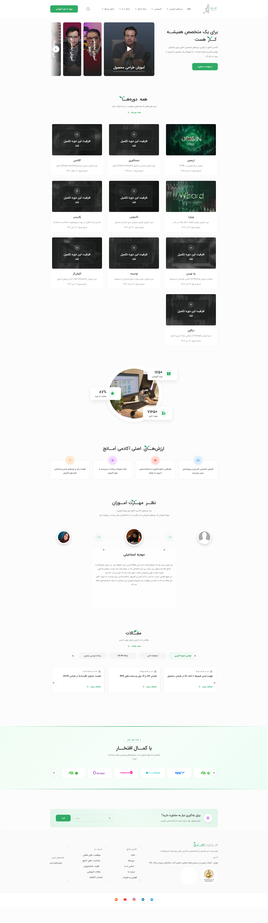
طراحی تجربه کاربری (183, 655)
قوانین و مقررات (130, 877)
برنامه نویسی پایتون (92, 655)
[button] (129, 49)
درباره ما (131, 872)
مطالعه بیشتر (207, 686)
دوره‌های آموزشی (176, 9)
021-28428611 (56, 863)
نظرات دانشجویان (91, 866)
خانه (189, 9)
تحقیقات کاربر (152, 655)
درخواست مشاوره (205, 66)
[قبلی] (164, 549)
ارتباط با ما (126, 9)
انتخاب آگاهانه (95, 877)
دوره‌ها (131, 860)
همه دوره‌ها (136, 112)
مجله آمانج (142, 9)
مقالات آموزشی (93, 872)
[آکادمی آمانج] (210, 8)
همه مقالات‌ (136, 646)
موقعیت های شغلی (91, 855)
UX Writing (123, 655)
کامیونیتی (157, 9)
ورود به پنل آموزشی (64, 8)
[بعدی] (56, 49)
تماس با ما (129, 866)
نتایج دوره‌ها (109, 9)
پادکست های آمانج (91, 860)
